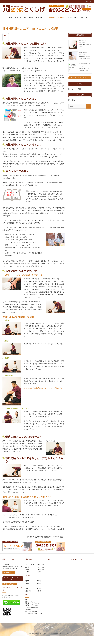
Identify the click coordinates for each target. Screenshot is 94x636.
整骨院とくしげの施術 (56, 17)
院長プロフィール (20, 17)
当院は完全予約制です (31, 607)
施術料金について (30, 609)
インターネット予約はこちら (33, 613)
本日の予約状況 (82, 40)
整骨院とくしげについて (37, 17)
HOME (11, 17)
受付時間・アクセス (31, 611)
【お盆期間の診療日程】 (85, 63)
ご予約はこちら (72, 17)
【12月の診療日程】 (83, 52)
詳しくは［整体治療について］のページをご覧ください (44, 388)
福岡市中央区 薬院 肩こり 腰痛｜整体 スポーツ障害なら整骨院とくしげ (49, 633)
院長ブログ (84, 17)
